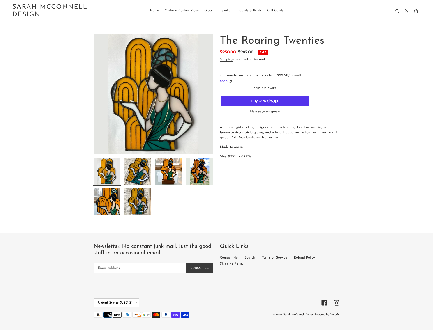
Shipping (226, 59)
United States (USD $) (115, 303)
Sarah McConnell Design (50, 11)
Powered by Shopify (327, 314)
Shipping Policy (231, 264)
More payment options (265, 111)
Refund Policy (304, 257)
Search (249, 257)
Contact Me (229, 257)
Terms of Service (274, 257)
